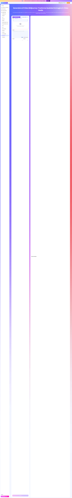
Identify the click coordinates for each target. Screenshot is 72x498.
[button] (20, 25)
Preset (22, 37)
